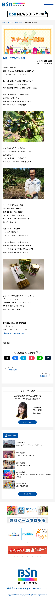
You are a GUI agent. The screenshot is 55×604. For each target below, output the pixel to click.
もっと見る (27, 494)
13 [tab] (43, 556)
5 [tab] (22, 556)
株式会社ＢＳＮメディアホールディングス (27, 588)
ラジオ (9, 22)
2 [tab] (27, 542)
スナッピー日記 (17, 22)
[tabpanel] (14, 534)
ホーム (3, 22)
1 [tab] (25, 542)
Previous (5, 534)
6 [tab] (25, 556)
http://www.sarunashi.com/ (13, 333)
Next (50, 534)
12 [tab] (40, 556)
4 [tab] (20, 556)
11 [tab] (37, 556)
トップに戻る (27, 422)
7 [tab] (27, 556)
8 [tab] (30, 556)
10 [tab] (35, 556)
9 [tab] (32, 556)
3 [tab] (30, 542)
